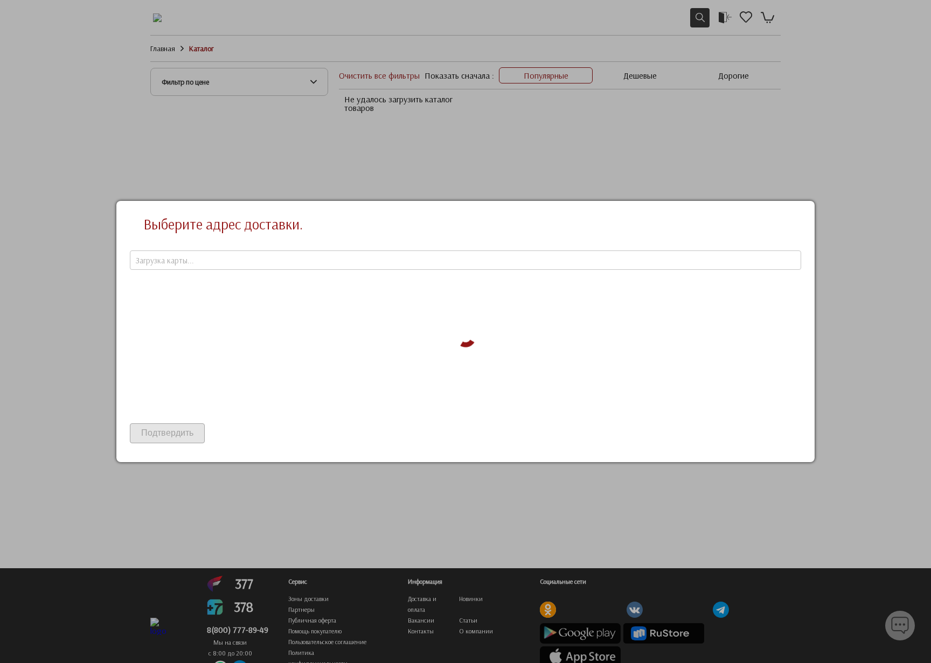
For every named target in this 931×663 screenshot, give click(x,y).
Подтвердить (167, 432)
